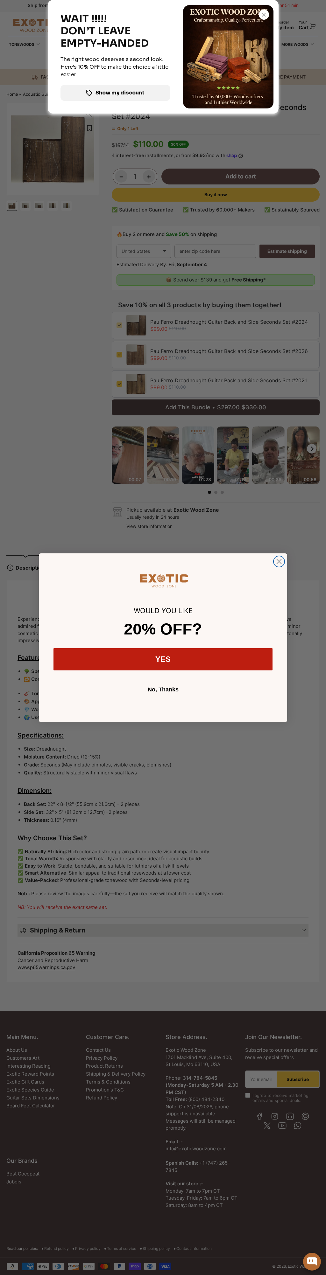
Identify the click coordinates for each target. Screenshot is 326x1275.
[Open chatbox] (312, 1257)
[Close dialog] (279, 561)
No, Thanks (163, 689)
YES (163, 659)
